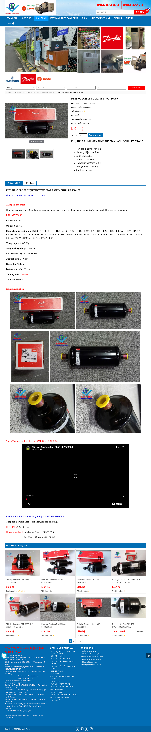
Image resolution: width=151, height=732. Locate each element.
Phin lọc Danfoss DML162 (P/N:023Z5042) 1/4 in (123, 625)
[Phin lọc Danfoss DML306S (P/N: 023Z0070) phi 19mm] (22, 607)
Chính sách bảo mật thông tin (91, 659)
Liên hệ (10, 24)
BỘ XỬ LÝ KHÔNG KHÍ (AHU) (60, 697)
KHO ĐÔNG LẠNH (57, 689)
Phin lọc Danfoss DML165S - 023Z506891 (18, 581)
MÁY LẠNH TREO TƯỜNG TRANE (62, 687)
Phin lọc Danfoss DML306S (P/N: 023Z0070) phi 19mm (20, 625)
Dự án (85, 18)
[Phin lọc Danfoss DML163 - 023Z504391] (93, 563)
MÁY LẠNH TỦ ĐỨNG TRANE (61, 659)
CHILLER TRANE (57, 671)
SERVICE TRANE (57, 692)
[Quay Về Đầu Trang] (148, 657)
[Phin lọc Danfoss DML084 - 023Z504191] (57, 563)
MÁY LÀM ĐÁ (55, 700)
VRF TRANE (55, 674)
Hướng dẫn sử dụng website (91, 665)
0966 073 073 (108, 5)
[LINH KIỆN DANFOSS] (112, 38)
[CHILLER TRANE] (135, 61)
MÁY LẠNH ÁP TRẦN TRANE (60, 684)
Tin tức (129, 18)
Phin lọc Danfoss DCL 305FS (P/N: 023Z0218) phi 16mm (127, 581)
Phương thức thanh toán (90, 662)
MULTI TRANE (56, 681)
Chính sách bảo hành (89, 651)
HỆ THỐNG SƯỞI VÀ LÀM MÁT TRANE (64, 695)
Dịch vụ (118, 18)
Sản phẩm (41, 18)
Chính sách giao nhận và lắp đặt (92, 656)
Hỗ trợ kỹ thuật (101, 18)
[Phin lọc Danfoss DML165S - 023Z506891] (22, 563)
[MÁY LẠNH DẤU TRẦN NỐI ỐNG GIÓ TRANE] (112, 61)
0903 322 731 (134, 5)
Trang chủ (12, 18)
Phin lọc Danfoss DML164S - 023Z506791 (89, 625)
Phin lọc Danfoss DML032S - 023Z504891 (53, 625)
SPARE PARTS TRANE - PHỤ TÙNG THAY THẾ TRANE (63, 652)
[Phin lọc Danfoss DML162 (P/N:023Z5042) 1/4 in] (128, 607)
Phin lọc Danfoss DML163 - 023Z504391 (88, 581)
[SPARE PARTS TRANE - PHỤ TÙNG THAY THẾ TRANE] (89, 38)
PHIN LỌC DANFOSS (49, 93)
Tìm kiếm (140, 12)
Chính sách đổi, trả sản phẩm (91, 654)
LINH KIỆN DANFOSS (32, 93)
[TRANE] (44, 79)
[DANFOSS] (28, 79)
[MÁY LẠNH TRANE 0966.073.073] (12, 8)
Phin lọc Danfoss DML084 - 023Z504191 (52, 581)
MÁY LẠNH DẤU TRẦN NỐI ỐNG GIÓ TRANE (63, 667)
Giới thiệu (27, 18)
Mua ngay (97, 135)
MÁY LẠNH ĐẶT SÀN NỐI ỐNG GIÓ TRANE (62, 662)
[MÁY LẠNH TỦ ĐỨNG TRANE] (135, 38)
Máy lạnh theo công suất (64, 18)
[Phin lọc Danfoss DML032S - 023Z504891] (57, 607)
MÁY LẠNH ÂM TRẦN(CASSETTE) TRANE (62, 677)
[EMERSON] (13, 79)
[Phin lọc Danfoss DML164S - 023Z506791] (93, 607)
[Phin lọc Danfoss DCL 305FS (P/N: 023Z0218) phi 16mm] (128, 563)
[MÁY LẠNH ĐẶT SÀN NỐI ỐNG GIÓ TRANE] (89, 61)
